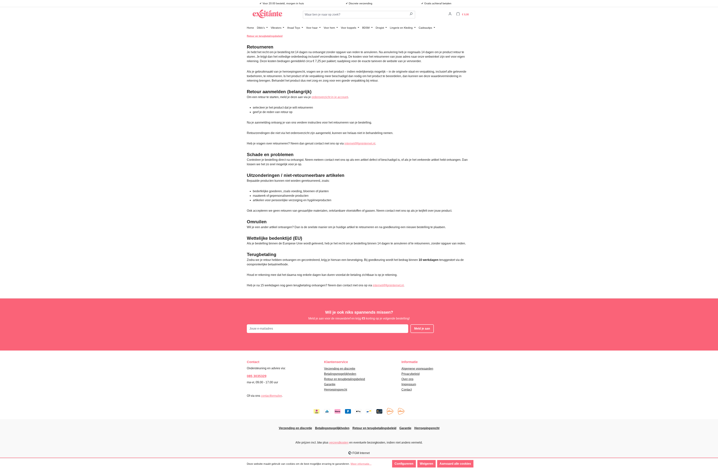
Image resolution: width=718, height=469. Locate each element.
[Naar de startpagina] (267, 13)
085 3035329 (256, 376)
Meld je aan (422, 328)
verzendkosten (339, 442)
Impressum (408, 384)
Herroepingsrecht (335, 389)
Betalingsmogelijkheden (340, 373)
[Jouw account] (450, 14)
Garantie (329, 384)
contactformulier (271, 395)
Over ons (407, 379)
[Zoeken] (411, 14)
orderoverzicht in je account (330, 97)
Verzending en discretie (339, 368)
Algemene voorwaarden (417, 368)
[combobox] (355, 14)
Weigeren (426, 463)
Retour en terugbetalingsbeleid (344, 379)
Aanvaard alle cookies (455, 463)
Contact (406, 389)
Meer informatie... (361, 463)
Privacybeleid (410, 373)
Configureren (404, 463)
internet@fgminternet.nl (359, 143)
